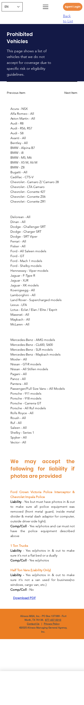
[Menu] (46, 7)
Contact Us (33, 623)
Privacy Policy (52, 623)
